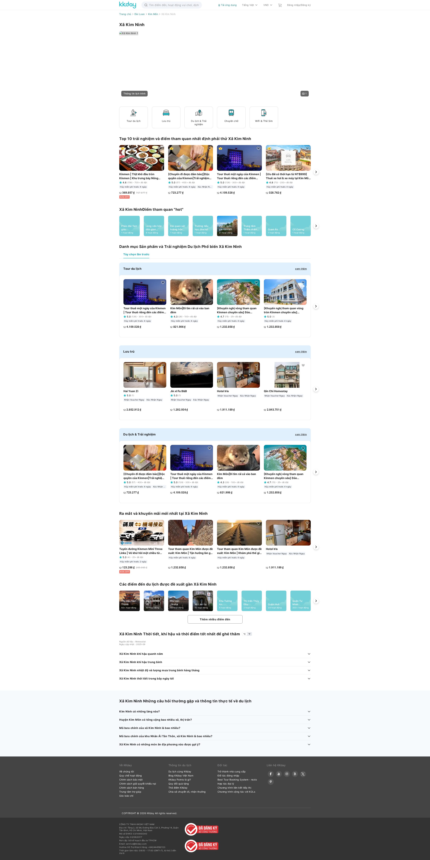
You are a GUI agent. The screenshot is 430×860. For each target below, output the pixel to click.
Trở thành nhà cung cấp (232, 771)
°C (244, 634)
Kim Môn (153, 14)
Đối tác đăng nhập (228, 775)
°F (249, 634)
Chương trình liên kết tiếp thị (234, 787)
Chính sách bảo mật (131, 779)
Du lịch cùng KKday (179, 771)
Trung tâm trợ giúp (130, 791)
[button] (134, 93)
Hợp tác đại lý (226, 783)
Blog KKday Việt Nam (181, 775)
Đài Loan (140, 14)
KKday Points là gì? (179, 779)
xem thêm (301, 268)
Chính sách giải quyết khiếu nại (137, 783)
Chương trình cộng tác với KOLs (236, 791)
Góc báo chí (126, 795)
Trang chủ (125, 14)
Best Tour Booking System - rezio (237, 779)
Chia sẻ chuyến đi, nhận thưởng (187, 791)
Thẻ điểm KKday (178, 787)
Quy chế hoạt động (130, 775)
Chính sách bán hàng (131, 787)
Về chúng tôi (126, 771)
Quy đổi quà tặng (178, 783)
